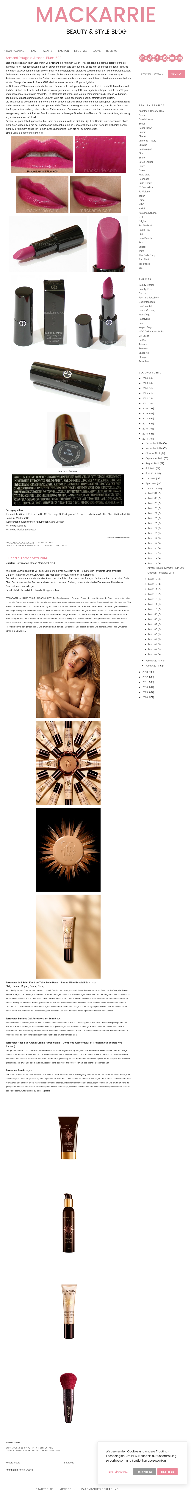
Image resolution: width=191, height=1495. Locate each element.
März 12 (153, 599)
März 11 (153, 604)
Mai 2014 (150, 478)
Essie (142, 157)
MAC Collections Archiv (151, 331)
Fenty (142, 166)
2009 (145, 692)
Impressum (67, 1489)
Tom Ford (144, 259)
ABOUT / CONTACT (15, 50)
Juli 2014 (150, 468)
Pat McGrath (145, 225)
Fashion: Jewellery (149, 297)
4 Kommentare (44, 1448)
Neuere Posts (13, 1462)
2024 (145, 388)
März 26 (153, 518)
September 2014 (154, 458)
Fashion (143, 293)
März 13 (153, 594)
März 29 (153, 503)
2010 (145, 687)
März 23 (153, 533)
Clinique (143, 145)
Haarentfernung (147, 310)
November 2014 (154, 448)
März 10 (153, 609)
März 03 (153, 644)
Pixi (141, 234)
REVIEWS (112, 50)
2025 (145, 383)
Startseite (69, 1462)
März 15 (153, 583)
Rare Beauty (145, 238)
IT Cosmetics (146, 187)
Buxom (142, 132)
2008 (145, 697)
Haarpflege (144, 314)
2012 (145, 677)
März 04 (153, 639)
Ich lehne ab (144, 1471)
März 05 (153, 634)
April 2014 (151, 483)
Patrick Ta (144, 229)
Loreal (142, 200)
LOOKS (97, 50)
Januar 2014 (152, 665)
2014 (145, 438)
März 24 (153, 528)
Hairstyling (144, 318)
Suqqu (142, 246)
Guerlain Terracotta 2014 (26, 558)
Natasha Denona (147, 212)
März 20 (153, 548)
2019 (145, 413)
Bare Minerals (146, 119)
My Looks (144, 335)
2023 (145, 393)
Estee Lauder (146, 161)
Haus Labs (144, 174)
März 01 (153, 654)
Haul (141, 323)
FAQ (33, 50)
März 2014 (151, 488)
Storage (143, 357)
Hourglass (144, 178)
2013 (145, 672)
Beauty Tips (145, 289)
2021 (145, 403)
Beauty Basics (146, 284)
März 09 (153, 614)
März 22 (153, 538)
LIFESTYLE (80, 50)
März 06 (153, 629)
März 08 (153, 619)
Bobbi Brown (145, 128)
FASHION (63, 50)
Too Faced (144, 263)
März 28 (153, 508)
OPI (141, 217)
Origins (142, 221)
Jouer (142, 195)
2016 (145, 428)
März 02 (153, 649)
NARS (142, 208)
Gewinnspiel (145, 306)
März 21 (153, 543)
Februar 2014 (152, 660)
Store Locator (56, 521)
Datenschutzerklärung (100, 1489)
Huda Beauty (146, 183)
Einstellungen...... (119, 1472)
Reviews (143, 348)
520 (75, 62)
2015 (145, 433)
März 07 (153, 624)
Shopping (144, 352)
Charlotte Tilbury (147, 140)
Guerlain (21, 1450)
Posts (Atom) (25, 1469)
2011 (145, 682)
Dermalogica (145, 149)
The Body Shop (147, 255)
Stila (141, 242)
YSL (141, 268)
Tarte (141, 251)
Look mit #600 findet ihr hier (27, 132)
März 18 (153, 558)
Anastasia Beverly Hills (151, 111)
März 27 (153, 513)
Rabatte (143, 344)
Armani (19, 545)
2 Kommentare (44, 543)
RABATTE (47, 50)
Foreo (142, 170)
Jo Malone (144, 191)
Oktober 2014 (153, 453)
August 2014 (152, 463)
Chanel (142, 136)
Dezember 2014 (154, 443)
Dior (141, 153)
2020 (145, 408)
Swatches (61, 545)
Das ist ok (167, 1471)
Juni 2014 (151, 473)
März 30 (153, 498)
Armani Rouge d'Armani (39, 545)
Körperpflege (145, 327)
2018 (145, 418)
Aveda (142, 115)
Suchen (176, 73)
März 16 (153, 578)
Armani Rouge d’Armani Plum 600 (34, 57)
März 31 (153, 493)
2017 (145, 423)
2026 (145, 378)
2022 (145, 398)
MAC (141, 204)
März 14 (153, 589)
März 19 (153, 553)
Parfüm (142, 340)
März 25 (153, 523)
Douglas (21, 525)
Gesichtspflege (147, 301)
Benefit (142, 123)
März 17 (153, 563)
